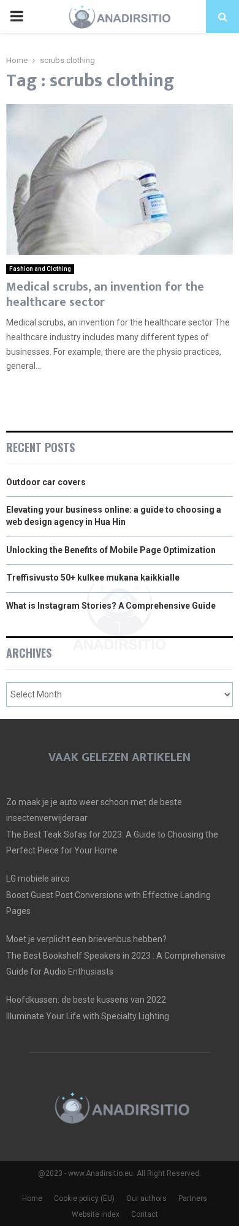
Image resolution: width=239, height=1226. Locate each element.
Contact (144, 1214)
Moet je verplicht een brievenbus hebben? (86, 939)
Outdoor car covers (46, 482)
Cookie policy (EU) (84, 1198)
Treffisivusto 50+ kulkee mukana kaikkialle (93, 577)
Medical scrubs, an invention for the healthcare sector (105, 295)
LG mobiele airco (38, 878)
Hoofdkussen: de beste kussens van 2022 (86, 1000)
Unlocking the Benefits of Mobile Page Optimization (111, 550)
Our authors (146, 1198)
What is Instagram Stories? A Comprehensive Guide (111, 606)
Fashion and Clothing (40, 269)
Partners (192, 1198)
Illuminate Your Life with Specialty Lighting (87, 1016)
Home (32, 1198)
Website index (96, 1214)
